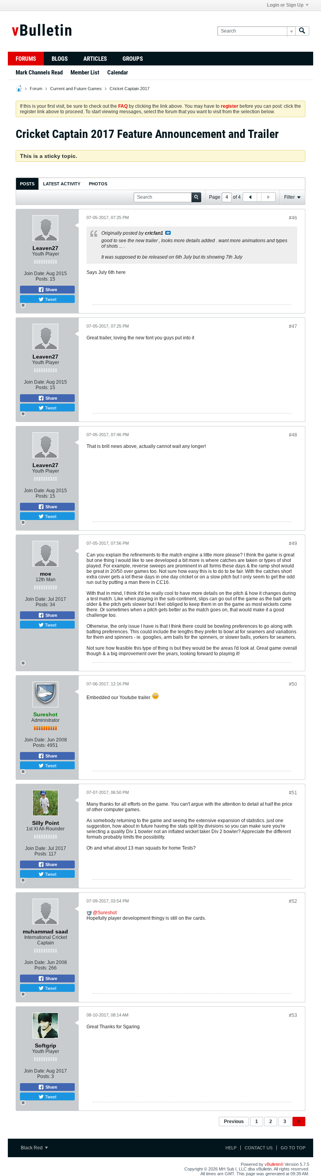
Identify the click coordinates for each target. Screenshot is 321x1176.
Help (230, 1147)
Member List (84, 72)
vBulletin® (274, 1164)
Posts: (42, 279)
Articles (95, 58)
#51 (293, 792)
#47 (293, 326)
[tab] (27, 184)
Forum (36, 88)
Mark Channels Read (39, 72)
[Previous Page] (250, 197)
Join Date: (34, 273)
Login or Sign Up (285, 5)
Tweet (50, 299)
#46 (293, 218)
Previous (234, 1121)
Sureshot (107, 912)
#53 (293, 1015)
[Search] (302, 31)
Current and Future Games (76, 88)
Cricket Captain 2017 (130, 88)
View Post (168, 233)
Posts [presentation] (27, 183)
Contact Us (258, 1147)
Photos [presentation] (98, 183)
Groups (133, 58)
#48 (293, 435)
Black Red (32, 1148)
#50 (293, 684)
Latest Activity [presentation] (61, 183)
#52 (293, 901)
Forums (26, 58)
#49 (293, 543)
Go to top (293, 1147)
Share (50, 289)
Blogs (60, 58)
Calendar (117, 72)
